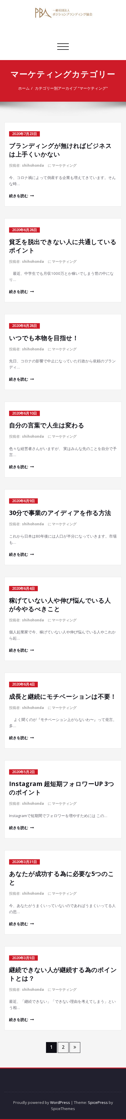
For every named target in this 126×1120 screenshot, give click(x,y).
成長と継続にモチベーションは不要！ (62, 696)
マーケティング (64, 165)
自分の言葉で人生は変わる (46, 425)
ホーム (24, 88)
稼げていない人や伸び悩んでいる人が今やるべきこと (60, 604)
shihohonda (33, 165)
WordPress (60, 1102)
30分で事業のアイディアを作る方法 (60, 513)
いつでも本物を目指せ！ (44, 338)
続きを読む (18, 195)
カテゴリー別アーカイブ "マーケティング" (71, 88)
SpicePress (98, 1102)
